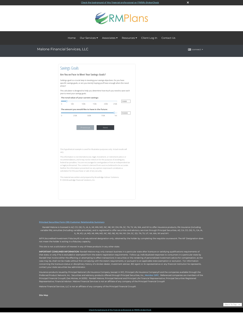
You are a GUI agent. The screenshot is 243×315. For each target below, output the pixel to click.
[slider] (89, 101)
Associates (108, 37)
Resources (128, 37)
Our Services (88, 37)
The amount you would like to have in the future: (84, 109)
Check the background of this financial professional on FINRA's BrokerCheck (120, 2)
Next (105, 127)
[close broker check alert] (188, 2)
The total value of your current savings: (80, 98)
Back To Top (231, 304)
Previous (85, 127)
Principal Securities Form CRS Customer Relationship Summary (71, 222)
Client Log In (149, 37)
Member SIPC (152, 275)
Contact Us (168, 37)
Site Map (43, 295)
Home (72, 37)
